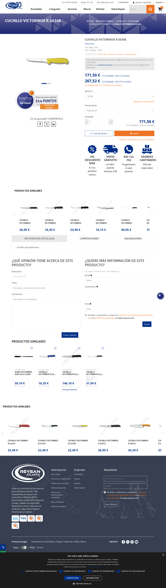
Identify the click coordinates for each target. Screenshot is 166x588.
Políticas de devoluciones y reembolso (136, 139)
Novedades (36, 9)
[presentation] (15, 61)
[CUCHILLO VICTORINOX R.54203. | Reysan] (95, 356)
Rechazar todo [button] (92, 578)
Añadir (136, 133)
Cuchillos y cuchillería (127, 21)
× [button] (163, 555)
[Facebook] (123, 542)
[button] (44, 83)
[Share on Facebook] (39, 124)
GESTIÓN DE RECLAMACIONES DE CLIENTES (31, 518)
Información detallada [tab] (39, 238)
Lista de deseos (100, 133)
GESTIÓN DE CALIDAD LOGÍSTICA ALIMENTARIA (23, 518)
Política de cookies (58, 506)
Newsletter (110, 470)
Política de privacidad (60, 483)
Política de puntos (58, 488)
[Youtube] (136, 542)
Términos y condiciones (60, 479)
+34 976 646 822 (70, 2)
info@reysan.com (106, 2)
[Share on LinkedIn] (53, 124)
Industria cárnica (104, 21)
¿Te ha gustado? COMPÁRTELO (46, 118)
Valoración (17, 271)
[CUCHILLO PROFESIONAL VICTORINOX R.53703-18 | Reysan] (71, 356)
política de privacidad (105, 318)
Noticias (100, 9)
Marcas (87, 9)
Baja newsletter (57, 502)
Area (87, 303)
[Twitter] (127, 542)
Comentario (17, 294)
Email (87, 275)
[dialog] (83, 570)
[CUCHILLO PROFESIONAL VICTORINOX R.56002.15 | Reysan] (47, 356)
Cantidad (89, 116)
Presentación (91, 105)
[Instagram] (131, 542)
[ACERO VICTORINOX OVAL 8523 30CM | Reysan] (23, 356)
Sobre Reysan (79, 488)
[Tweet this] (46, 124)
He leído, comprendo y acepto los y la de (120, 316)
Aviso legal (55, 474)
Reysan (90, 21)
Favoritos (124, 2)
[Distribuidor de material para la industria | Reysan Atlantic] (14, 5)
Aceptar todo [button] (73, 578)
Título (14, 283)
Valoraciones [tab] (133, 238)
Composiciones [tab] (89, 238)
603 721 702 (88, 2)
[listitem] (29, 215)
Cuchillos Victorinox (99, 24)
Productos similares (29, 341)
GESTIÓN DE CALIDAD (39, 518)
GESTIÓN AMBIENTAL (15, 525)
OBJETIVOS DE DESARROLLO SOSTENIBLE (15, 518)
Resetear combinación (144, 101)
